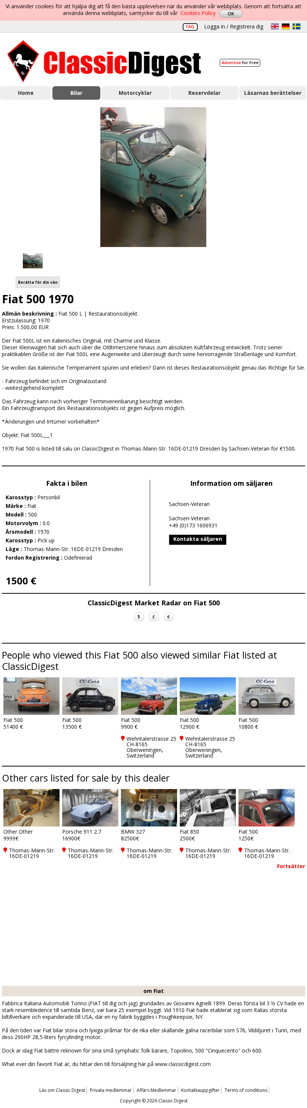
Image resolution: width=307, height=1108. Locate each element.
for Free (240, 62)
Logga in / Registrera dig (233, 26)
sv (296, 26)
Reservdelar (204, 92)
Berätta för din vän (38, 282)
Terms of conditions (246, 1090)
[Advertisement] (153, 929)
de (286, 26)
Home (26, 92)
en (275, 26)
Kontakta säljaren (197, 538)
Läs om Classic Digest (62, 1090)
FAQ (190, 26)
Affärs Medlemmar (156, 1090)
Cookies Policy (198, 12)
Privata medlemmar (111, 1090)
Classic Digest (104, 61)
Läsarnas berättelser (272, 92)
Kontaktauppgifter (200, 1090)
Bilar (76, 92)
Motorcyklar (135, 92)
